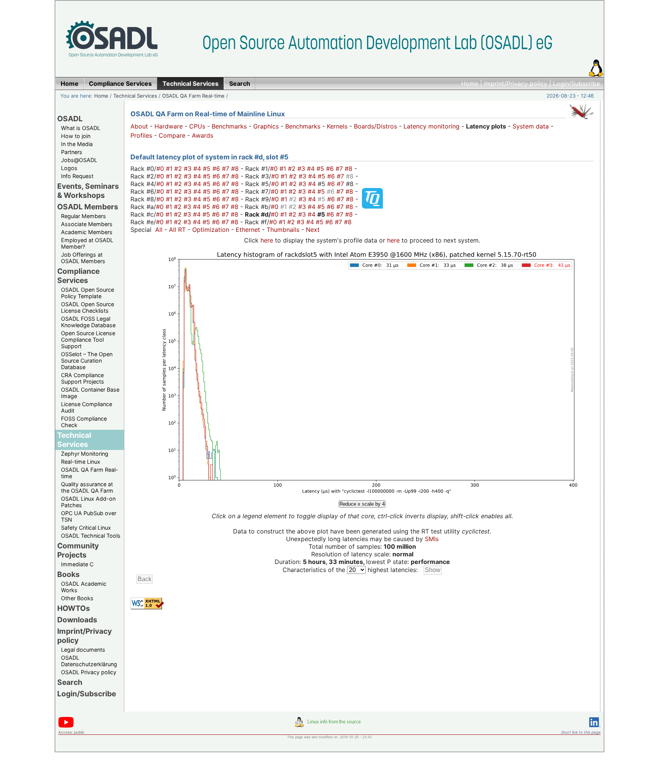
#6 (217, 168)
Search (69, 682)
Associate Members (87, 224)
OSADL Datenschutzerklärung (89, 660)
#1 (170, 168)
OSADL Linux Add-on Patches (88, 501)
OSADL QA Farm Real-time (193, 96)
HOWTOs (73, 608)
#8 (236, 168)
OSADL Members (87, 206)
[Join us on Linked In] (595, 728)
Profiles (141, 135)
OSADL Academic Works (83, 586)
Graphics (266, 126)
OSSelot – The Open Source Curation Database (87, 360)
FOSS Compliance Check (84, 421)
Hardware (168, 126)
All (158, 229)
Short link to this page (581, 732)
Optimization (210, 229)
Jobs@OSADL (79, 160)
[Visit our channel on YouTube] (66, 726)
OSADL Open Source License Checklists (87, 307)
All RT (177, 229)
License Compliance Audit (86, 407)
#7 (226, 168)
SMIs (432, 539)
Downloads (77, 619)
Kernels (337, 126)
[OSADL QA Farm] (581, 121)
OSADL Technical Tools (91, 535)
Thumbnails (283, 229)
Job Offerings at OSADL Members (83, 257)
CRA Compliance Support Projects (82, 378)
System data (531, 126)
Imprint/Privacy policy (515, 83)
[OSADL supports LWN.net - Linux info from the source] (329, 725)
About (139, 126)
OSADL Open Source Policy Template (87, 292)
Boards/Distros (375, 126)
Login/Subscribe (576, 83)
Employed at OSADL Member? (87, 243)
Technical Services (135, 96)
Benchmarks (229, 126)
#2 (179, 168)
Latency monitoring (431, 126)
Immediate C (77, 564)
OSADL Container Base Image (90, 392)
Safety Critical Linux (86, 527)
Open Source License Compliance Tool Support (88, 339)
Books (68, 574)
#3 (188, 168)
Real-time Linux (80, 461)
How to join (75, 136)
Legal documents (83, 649)
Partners (71, 152)
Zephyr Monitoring (84, 453)
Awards (202, 135)
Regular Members (83, 216)
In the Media (77, 144)
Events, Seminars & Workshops (88, 191)
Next (313, 229)
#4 (198, 168)
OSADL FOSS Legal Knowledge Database (88, 321)
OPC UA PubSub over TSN (88, 516)
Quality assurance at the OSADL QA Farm (87, 487)
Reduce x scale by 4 (362, 504)
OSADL (70, 118)
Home (469, 83)
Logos (69, 168)
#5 (207, 168)
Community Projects (78, 550)
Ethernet (248, 229)
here (266, 240)
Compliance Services (78, 276)
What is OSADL (80, 128)
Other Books (77, 598)
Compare (172, 135)
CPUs (197, 126)
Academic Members (87, 232)
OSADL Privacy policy (88, 672)
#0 (161, 168)
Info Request (77, 176)
